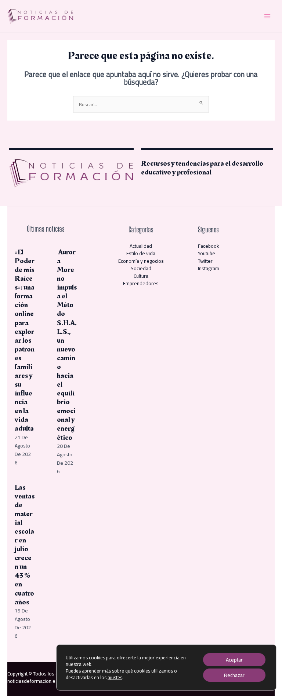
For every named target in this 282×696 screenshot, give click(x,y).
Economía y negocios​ (141, 261)
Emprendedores (141, 283)
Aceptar (234, 659)
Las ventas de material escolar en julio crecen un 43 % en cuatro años (25, 545)
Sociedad (141, 268)
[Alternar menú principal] (267, 16)
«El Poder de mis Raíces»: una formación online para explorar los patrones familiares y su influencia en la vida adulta (25, 340)
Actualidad (141, 246)
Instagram (208, 268)
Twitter (205, 261)
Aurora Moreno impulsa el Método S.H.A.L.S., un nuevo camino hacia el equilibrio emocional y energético (67, 345)
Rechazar (234, 675)
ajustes (115, 677)
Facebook (208, 246)
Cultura (141, 276)
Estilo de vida (140, 253)
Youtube (206, 253)
